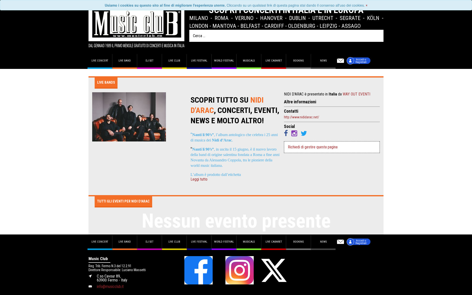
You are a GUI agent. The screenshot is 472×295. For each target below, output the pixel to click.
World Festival (224, 60)
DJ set (149, 60)
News (323, 60)
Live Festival (199, 60)
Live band (124, 60)
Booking (298, 60)
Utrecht (322, 18)
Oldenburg (301, 26)
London (198, 26)
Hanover (271, 18)
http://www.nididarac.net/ (301, 117)
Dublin (297, 18)
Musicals (249, 60)
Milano (198, 18)
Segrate (350, 18)
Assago (351, 26)
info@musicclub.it (110, 286)
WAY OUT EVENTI (356, 94)
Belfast (250, 26)
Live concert (99, 60)
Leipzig (328, 26)
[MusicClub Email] (340, 60)
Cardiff (274, 26)
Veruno (244, 18)
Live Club (174, 60)
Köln (373, 18)
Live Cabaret (274, 60)
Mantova (224, 26)
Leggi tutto (199, 179)
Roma (222, 18)
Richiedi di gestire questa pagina (313, 147)
